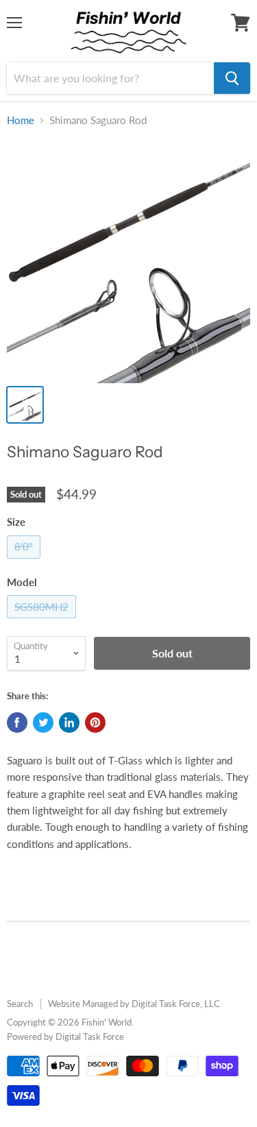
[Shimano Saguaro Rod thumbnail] (25, 404)
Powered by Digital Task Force (65, 1036)
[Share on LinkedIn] (69, 722)
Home (20, 120)
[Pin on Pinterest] (95, 722)
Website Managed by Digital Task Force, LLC (134, 1003)
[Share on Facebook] (17, 722)
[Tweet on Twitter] (43, 722)
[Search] (232, 78)
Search (20, 1003)
